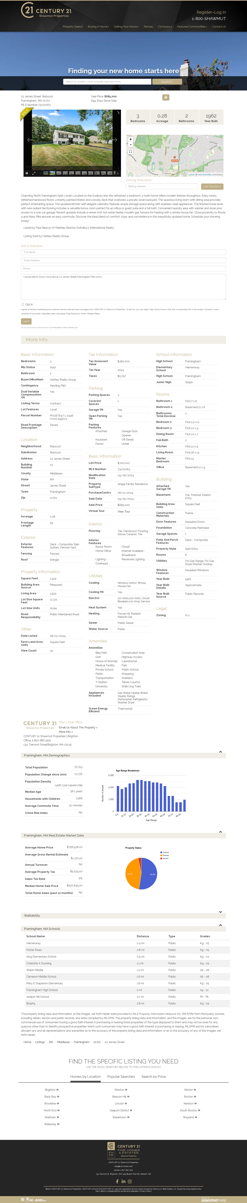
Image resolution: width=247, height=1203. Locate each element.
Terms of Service (69, 327)
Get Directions (212, 186)
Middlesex (63, 1042)
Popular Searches (121, 1077)
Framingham (81, 1042)
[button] (167, 82)
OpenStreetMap (205, 175)
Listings (40, 1042)
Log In (220, 12)
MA (51, 1042)
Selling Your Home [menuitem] (125, 26)
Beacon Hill (119, 1096)
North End (50, 1110)
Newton (189, 1103)
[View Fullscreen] (130, 151)
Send (26, 321)
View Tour (124, 511)
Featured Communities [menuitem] (191, 26)
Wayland (188, 1117)
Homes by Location (85, 1077)
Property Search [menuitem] (73, 26)
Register (204, 12)
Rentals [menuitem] (148, 26)
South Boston (188, 1110)
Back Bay (50, 1096)
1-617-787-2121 (41, 740)
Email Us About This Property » (78, 727)
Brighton (50, 1089)
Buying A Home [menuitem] (97, 26)
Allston (188, 1089)
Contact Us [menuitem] (219, 26)
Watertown (119, 1117)
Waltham (50, 1117)
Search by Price (154, 1077)
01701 (97, 1042)
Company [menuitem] (164, 26)
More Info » (66, 731)
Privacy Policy (93, 313)
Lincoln (119, 1103)
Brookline (50, 1103)
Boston (188, 1096)
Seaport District (119, 1110)
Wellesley (50, 1124)
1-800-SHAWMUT (209, 18)
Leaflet (191, 175)
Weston (119, 1089)
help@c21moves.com (123, 1166)
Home (27, 1042)
